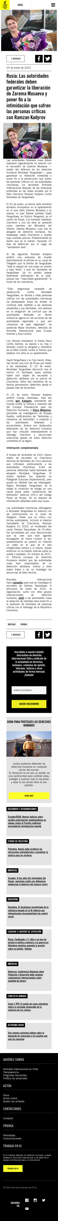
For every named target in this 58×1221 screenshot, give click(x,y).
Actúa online (10, 1098)
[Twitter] (43, 1200)
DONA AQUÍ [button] (29, 795)
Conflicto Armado (17, 996)
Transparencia (11, 1072)
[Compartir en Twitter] (48, 59)
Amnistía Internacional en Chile (20, 1069)
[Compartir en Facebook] (39, 59)
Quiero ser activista (13, 1101)
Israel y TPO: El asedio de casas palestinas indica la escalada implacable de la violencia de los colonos (28, 1007)
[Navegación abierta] (53, 5)
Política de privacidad (15, 1078)
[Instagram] (35, 1200)
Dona (6, 1095)
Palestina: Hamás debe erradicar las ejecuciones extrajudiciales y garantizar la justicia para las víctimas (28, 852)
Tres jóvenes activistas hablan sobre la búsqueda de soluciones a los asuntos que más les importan (27, 1036)
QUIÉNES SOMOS (13, 1059)
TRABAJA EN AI (13, 1168)
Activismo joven (16, 1025)
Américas (12, 870)
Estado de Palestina (18, 841)
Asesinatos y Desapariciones (22, 809)
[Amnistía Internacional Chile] (5, 5)
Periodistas (9, 1135)
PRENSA (8, 1126)
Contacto (8, 1118)
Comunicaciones (12, 1138)
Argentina (13, 899)
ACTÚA (7, 1086)
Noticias (11, 624)
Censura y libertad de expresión (24, 931)
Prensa (24, 624)
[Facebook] (27, 1200)
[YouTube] (27, 1208)
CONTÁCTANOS (12, 1109)
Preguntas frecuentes (15, 1075)
